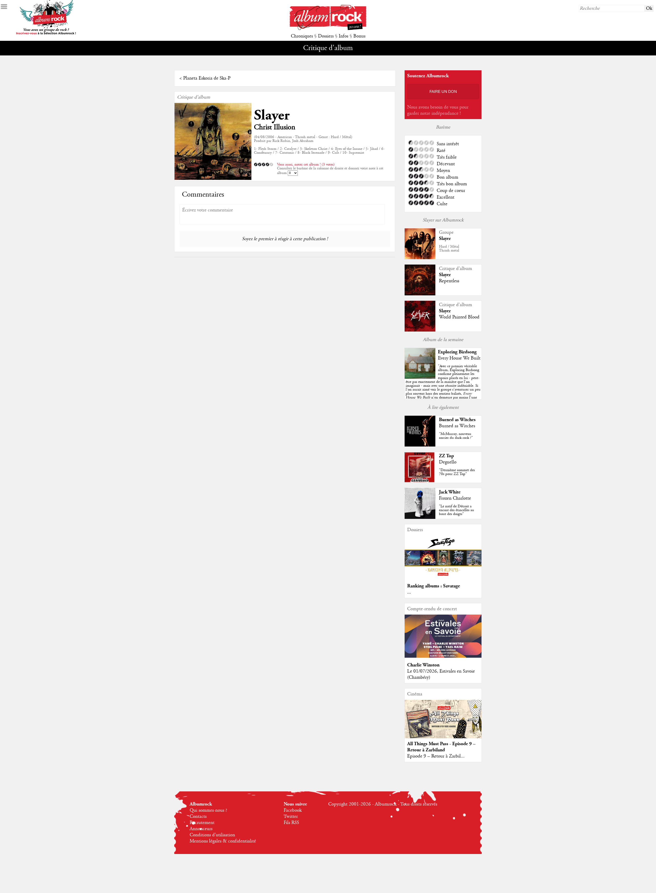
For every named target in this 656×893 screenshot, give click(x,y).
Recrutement (202, 823)
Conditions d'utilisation (212, 835)
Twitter (291, 816)
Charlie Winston (423, 665)
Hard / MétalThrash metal (449, 248)
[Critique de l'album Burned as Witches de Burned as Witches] (420, 445)
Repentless (449, 281)
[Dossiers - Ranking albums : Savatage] (443, 577)
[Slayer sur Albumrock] (420, 258)
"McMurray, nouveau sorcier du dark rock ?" (456, 435)
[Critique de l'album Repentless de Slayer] (420, 294)
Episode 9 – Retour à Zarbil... (436, 756)
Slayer (272, 115)
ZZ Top (446, 456)
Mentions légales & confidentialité (223, 841)
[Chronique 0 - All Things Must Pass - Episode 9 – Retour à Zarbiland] (443, 723)
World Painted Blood (459, 317)
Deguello (447, 462)
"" (443, 388)
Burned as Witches (457, 420)
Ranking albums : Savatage (433, 586)
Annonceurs (201, 829)
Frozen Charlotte (455, 498)
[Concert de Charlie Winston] (443, 656)
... (409, 592)
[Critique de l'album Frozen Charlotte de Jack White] (420, 518)
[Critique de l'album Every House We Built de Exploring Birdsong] (420, 377)
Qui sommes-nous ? (208, 810)
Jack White (449, 492)
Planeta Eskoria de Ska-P (206, 78)
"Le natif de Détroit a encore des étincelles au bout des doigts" (456, 510)
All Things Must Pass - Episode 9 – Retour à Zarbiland (441, 747)
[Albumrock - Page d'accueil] (328, 29)
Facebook (293, 810)
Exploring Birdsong (457, 352)
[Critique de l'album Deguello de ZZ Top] (420, 481)
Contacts (198, 816)
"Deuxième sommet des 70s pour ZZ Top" (457, 472)
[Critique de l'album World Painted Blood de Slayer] (420, 330)
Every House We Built (459, 358)
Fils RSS (291, 823)
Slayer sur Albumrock (443, 220)
